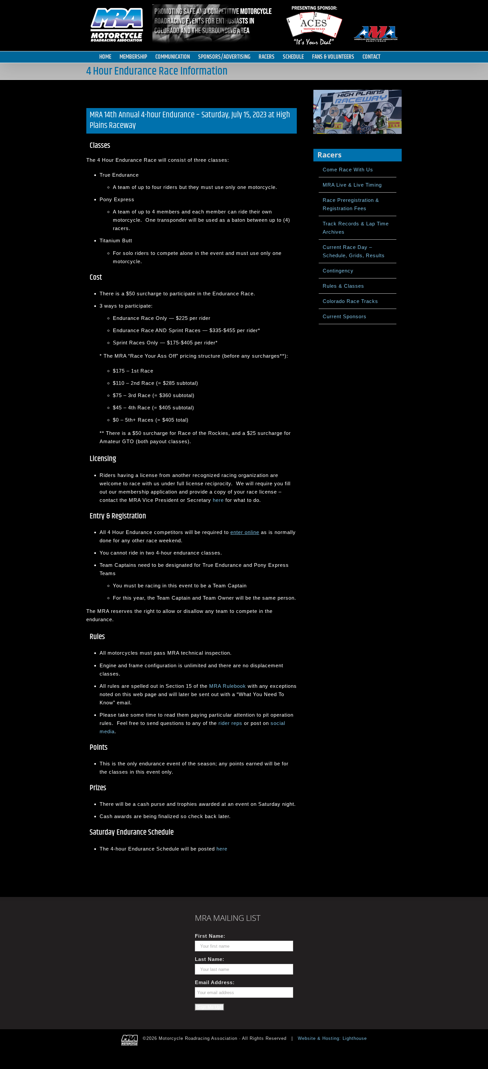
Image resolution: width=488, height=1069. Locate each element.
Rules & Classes (343, 286)
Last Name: (209, 959)
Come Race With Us (348, 169)
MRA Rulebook (227, 686)
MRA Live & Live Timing (352, 185)
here (218, 500)
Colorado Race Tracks (350, 301)
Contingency (338, 270)
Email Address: (215, 982)
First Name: (210, 936)
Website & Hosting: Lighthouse (332, 1038)
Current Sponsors (344, 316)
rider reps (230, 723)
